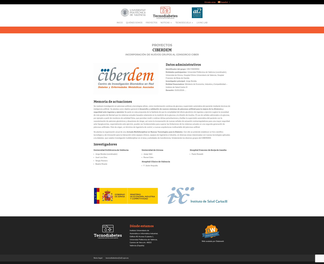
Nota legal (98, 258)
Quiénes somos (134, 23)
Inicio (120, 23)
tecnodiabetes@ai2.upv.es (117, 258)
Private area (210, 2)
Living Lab (202, 23)
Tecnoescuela (183, 23)
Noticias (165, 23)
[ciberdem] (126, 93)
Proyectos (151, 23)
